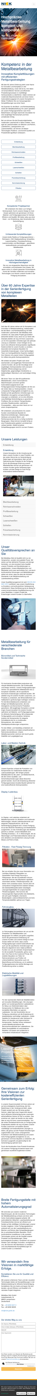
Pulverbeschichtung (18, 178)
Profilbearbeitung (18, 157)
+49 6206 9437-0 (10, 1305)
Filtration (19, 188)
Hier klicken (20, 1364)
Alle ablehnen (31, 1393)
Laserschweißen (18, 167)
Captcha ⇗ (31, 1366)
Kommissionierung (18, 183)
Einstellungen (5, 1393)
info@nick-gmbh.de (8, 1310)
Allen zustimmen (21, 1393)
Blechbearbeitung (18, 147)
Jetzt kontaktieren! (26, 1069)
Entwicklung (18, 142)
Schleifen (18, 172)
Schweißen (18, 162)
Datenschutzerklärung (13, 1359)
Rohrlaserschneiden (18, 152)
